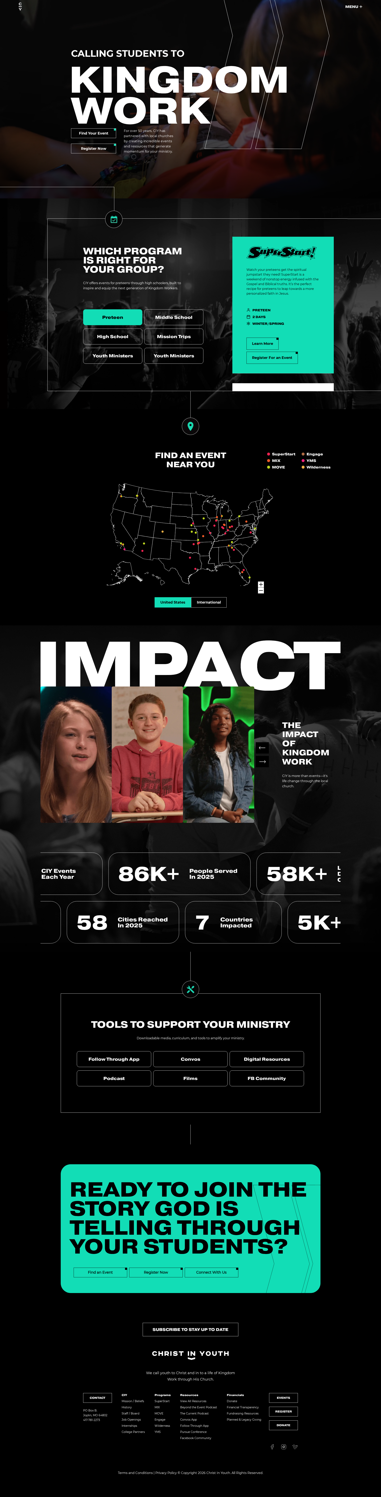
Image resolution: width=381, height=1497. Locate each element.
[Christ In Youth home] (20, 7)
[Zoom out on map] (261, 590)
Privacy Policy (166, 1473)
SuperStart (162, 1401)
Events (283, 1398)
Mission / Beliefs (133, 1401)
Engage (160, 1419)
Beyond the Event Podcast (198, 1407)
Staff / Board (130, 1413)
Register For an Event (272, 358)
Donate (232, 1401)
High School (112, 336)
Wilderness (162, 1426)
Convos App (188, 1419)
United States (172, 602)
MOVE (159, 1413)
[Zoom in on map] (261, 584)
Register (283, 1411)
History (127, 1407)
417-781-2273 (91, 1420)
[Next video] (262, 761)
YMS (158, 1432)
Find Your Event (93, 133)
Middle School (173, 317)
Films (190, 1078)
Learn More (262, 343)
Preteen (112, 317)
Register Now (93, 148)
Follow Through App (114, 1059)
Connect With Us (211, 1272)
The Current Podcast (194, 1413)
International (209, 602)
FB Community (267, 1078)
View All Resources (193, 1401)
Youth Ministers (113, 356)
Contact (97, 1398)
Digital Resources (267, 1059)
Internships (129, 1426)
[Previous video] (262, 748)
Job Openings (131, 1419)
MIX (157, 1407)
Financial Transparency (243, 1407)
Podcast (114, 1078)
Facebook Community (195, 1438)
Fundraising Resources (243, 1413)
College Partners (133, 1432)
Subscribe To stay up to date (190, 1329)
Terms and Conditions (135, 1473)
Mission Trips (174, 336)
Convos (190, 1059)
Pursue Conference (193, 1432)
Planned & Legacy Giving (244, 1419)
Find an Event (100, 1272)
